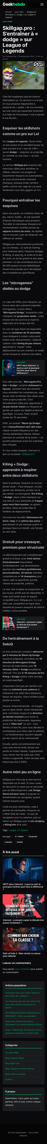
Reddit (20, 842)
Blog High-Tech (12, 1063)
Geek (14, 4)
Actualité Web (11, 1052)
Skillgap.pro (28, 454)
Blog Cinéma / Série (14, 1058)
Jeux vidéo (19, 12)
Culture (8, 1079)
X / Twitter (19, 836)
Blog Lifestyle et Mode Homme (19, 1068)
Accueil (8, 12)
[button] (42, 4)
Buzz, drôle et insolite (15, 1074)
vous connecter (22, 969)
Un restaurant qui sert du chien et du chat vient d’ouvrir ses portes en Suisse (22, 1004)
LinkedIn (8, 842)
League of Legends (18, 830)
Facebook (33, 836)
